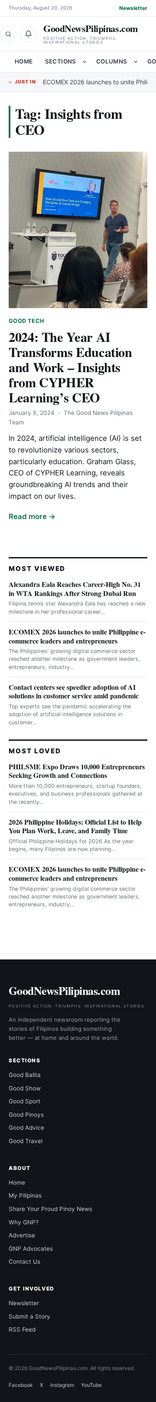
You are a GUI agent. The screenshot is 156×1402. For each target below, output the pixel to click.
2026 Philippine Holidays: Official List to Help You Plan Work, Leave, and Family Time (75, 826)
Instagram (62, 1385)
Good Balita (25, 1074)
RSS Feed (22, 1329)
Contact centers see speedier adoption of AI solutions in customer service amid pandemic (74, 691)
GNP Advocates (31, 1248)
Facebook (21, 1385)
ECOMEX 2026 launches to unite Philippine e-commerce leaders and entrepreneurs (77, 636)
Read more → (32, 516)
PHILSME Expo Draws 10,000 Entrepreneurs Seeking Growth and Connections (77, 771)
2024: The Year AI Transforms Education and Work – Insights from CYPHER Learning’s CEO (70, 367)
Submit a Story (29, 1316)
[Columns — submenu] (135, 61)
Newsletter (133, 8)
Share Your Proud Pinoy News (50, 1208)
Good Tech (26, 321)
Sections (60, 61)
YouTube (91, 1385)
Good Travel (25, 1141)
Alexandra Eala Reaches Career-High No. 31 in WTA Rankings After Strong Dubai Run (75, 588)
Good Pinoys (26, 1114)
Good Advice (26, 1127)
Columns (111, 61)
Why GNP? (24, 1222)
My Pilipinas (25, 1195)
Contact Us (24, 1261)
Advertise (22, 1235)
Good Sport (24, 1101)
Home (24, 61)
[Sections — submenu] (84, 61)
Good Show (25, 1088)
